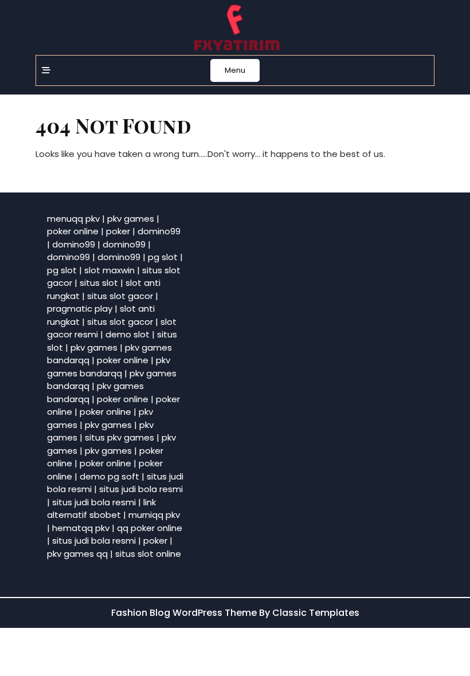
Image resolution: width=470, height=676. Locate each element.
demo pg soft (109, 476)
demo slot (127, 334)
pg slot (163, 257)
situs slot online (148, 554)
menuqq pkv (73, 219)
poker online (73, 231)
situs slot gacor (120, 296)
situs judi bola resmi (141, 489)
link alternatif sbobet (101, 508)
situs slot (99, 283)
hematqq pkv (80, 528)
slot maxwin (109, 270)
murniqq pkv (154, 515)
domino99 (159, 231)
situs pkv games (119, 437)
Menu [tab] (235, 70)
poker (118, 231)
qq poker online (149, 528)
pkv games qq (77, 554)
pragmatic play (79, 308)
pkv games (130, 219)
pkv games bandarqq (108, 366)
